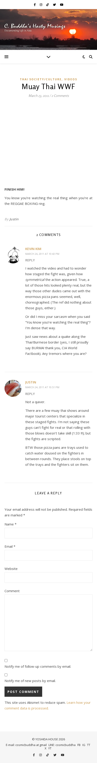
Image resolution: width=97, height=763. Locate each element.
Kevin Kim (33, 248)
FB (79, 745)
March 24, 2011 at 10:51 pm (42, 387)
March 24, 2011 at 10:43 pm (42, 253)
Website (11, 568)
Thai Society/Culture (41, 79)
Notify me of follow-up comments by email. (38, 666)
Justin (14, 219)
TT (88, 745)
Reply (30, 260)
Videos (70, 79)
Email (10, 546)
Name (10, 524)
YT (49, 748)
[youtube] (61, 4)
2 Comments (60, 95)
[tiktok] (47, 4)
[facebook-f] (35, 4)
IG (83, 745)
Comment (12, 591)
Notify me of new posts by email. (30, 680)
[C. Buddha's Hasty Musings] (48, 29)
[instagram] (41, 4)
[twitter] (55, 4)
